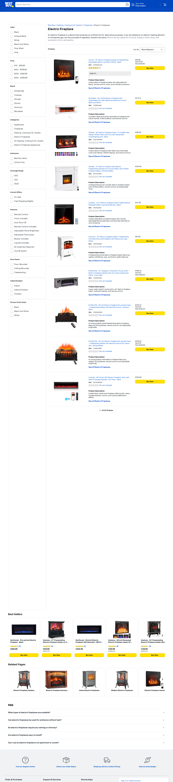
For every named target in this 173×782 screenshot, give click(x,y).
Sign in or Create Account (131, 781)
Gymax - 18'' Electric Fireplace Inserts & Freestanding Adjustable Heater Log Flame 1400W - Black (108, 61)
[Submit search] (127, 4)
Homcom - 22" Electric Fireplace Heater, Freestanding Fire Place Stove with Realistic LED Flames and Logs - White (109, 239)
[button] (138, 4)
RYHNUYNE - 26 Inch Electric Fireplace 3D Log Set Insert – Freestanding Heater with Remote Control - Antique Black (110, 307)
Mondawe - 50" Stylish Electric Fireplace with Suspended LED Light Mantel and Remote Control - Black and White (108, 100)
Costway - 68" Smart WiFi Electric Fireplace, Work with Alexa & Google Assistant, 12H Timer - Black (109, 378)
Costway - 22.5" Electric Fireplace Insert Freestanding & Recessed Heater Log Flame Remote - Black (109, 204)
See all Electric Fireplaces (99, 88)
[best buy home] (9, 4)
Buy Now (150, 68)
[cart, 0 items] (164, 4)
